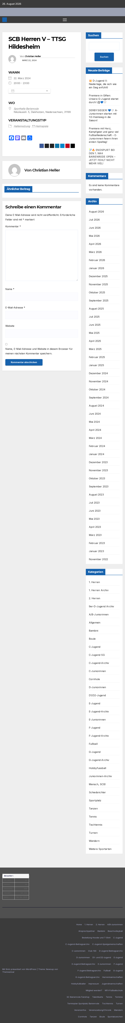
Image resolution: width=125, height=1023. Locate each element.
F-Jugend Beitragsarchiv (89, 970)
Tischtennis (95, 824)
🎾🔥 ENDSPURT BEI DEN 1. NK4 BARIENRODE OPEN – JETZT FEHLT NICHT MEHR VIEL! (102, 156)
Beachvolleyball (115, 931)
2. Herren (94, 598)
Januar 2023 (96, 551)
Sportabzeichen (115, 1016)
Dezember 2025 (98, 276)
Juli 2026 (94, 219)
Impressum (94, 983)
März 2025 (95, 349)
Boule (92, 638)
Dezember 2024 (98, 373)
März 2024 (95, 437)
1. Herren (94, 582)
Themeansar (8, 972)
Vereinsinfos (80, 1010)
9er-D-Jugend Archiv (101, 606)
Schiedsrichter (97, 792)
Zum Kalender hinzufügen (30, 91)
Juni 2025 (95, 324)
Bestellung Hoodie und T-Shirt (96, 937)
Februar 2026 (97, 260)
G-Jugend (95, 751)
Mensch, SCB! (97, 784)
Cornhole (94, 679)
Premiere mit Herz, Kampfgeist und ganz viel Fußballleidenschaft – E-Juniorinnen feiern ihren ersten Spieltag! (104, 135)
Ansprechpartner (87, 931)
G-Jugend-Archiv (99, 760)
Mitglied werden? (94, 990)
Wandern (94, 840)
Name (9, 289)
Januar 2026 (96, 268)
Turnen (93, 832)
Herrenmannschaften (112, 977)
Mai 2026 (94, 235)
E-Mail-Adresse (15, 307)
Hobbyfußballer (78, 983)
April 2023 (95, 526)
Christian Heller (33, 56)
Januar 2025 (96, 365)
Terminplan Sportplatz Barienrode (83, 1003)
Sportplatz (95, 800)
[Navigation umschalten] (65, 19)
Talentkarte (97, 997)
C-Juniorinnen (97, 671)
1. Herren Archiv (99, 590)
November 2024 (98, 381)
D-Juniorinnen (97, 687)
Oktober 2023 (97, 478)
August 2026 (96, 211)
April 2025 (95, 340)
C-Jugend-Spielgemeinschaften (107, 944)
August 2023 (96, 494)
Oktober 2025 (97, 292)
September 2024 (99, 397)
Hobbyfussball (97, 768)
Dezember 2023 (98, 462)
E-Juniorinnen (97, 719)
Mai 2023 (94, 518)
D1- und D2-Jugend (102, 957)
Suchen (93, 35)
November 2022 (98, 559)
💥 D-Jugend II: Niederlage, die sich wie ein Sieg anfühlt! (103, 84)
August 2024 (96, 405)
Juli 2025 (94, 316)
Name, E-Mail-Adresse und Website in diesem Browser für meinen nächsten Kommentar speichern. (39, 351)
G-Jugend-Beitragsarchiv (87, 977)
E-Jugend (94, 703)
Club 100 (92, 951)
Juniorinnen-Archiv (100, 776)
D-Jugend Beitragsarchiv (111, 951)
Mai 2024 (94, 421)
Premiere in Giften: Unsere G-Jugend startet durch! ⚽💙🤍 (103, 99)
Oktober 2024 (97, 389)
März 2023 (95, 535)
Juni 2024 (95, 413)
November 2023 (98, 470)
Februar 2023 (97, 543)
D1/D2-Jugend (97, 695)
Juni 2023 (95, 510)
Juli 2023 (94, 502)
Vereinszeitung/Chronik (100, 1010)
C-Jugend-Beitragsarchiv (77, 944)
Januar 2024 (96, 454)
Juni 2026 (95, 227)
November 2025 (98, 284)
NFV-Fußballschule (114, 990)
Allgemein (94, 622)
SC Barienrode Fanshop (78, 997)
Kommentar (13, 226)
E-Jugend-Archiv (99, 711)
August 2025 (96, 308)
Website (9, 325)
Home (79, 924)
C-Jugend (94, 646)
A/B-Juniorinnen (99, 614)
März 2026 (95, 252)
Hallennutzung (22, 126)
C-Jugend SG (97, 654)
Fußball (93, 743)
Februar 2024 (97, 446)
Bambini (93, 630)
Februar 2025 (97, 357)
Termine (119, 997)
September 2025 (99, 300)
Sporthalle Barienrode (26, 108)
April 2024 (95, 429)
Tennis (93, 816)
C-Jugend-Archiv (99, 663)
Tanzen (93, 808)
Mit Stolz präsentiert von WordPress (19, 969)
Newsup (50, 969)
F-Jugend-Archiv (99, 735)
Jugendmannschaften (112, 983)
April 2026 (95, 243)
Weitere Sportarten (100, 848)
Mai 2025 (94, 332)
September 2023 (99, 486)
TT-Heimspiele (40, 126)
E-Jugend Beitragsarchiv (83, 964)
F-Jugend (94, 727)
